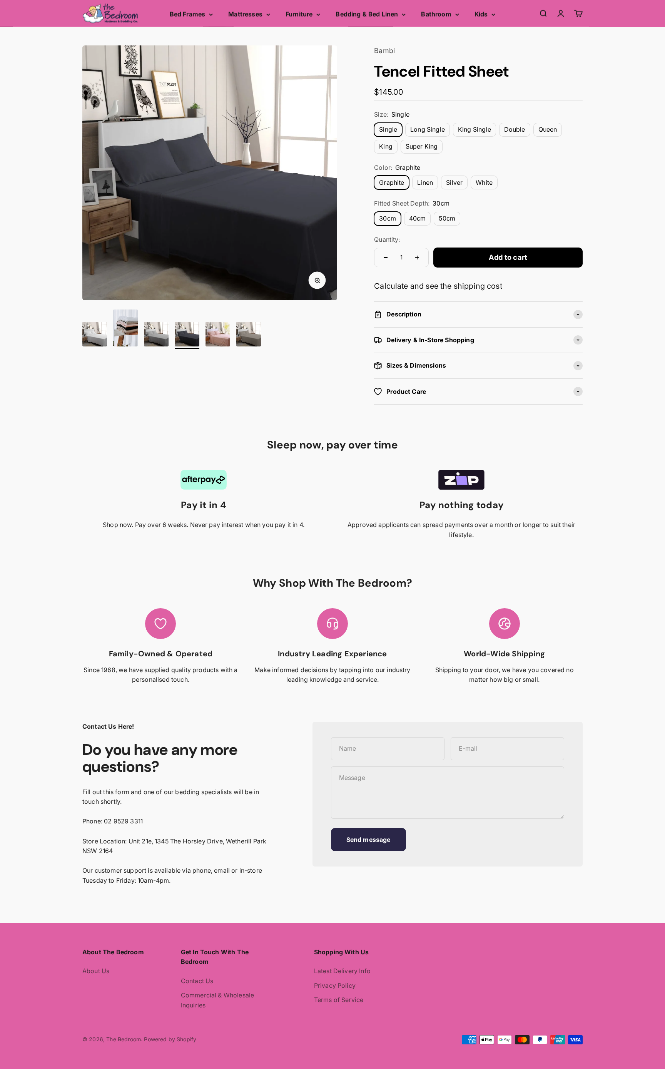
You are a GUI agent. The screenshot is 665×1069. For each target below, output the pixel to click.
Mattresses (245, 14)
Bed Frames (188, 14)
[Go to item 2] (125, 329)
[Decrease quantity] (385, 257)
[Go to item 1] (94, 335)
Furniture (299, 14)
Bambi (384, 51)
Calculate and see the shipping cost (438, 286)
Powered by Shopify (170, 1039)
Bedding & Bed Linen (367, 14)
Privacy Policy (335, 985)
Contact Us (197, 981)
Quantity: (387, 239)
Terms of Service (339, 1000)
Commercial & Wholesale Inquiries (217, 1000)
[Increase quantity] (417, 257)
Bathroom (436, 14)
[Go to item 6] (248, 335)
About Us (95, 971)
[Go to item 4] (187, 335)
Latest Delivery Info (342, 971)
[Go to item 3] (156, 335)
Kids (481, 14)
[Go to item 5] (218, 335)
